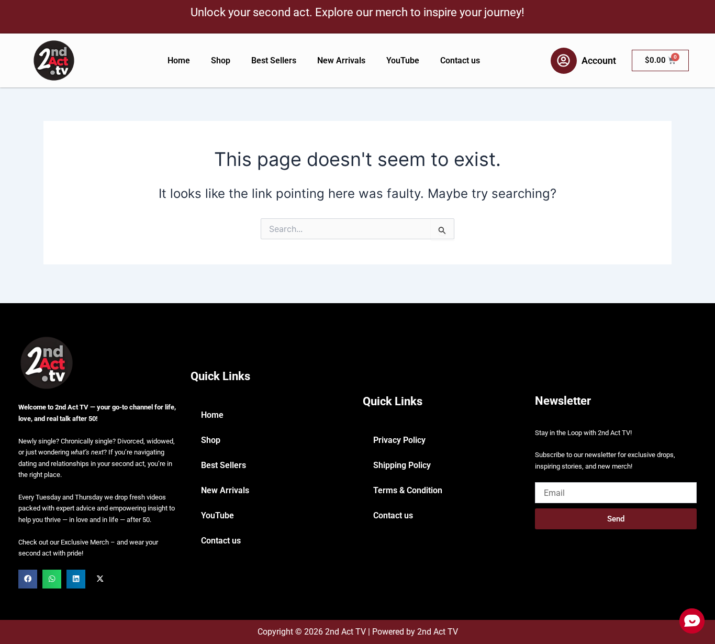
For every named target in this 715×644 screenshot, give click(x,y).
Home (178, 60)
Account (599, 60)
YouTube (402, 60)
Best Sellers (273, 60)
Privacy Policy (399, 440)
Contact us (460, 60)
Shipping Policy (402, 465)
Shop (220, 60)
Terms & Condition (407, 490)
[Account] (564, 61)
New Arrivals (341, 60)
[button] (27, 579)
